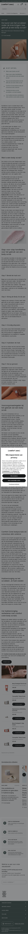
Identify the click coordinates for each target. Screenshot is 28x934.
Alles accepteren (14, 475)
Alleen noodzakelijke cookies (14, 480)
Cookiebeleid (5, 471)
